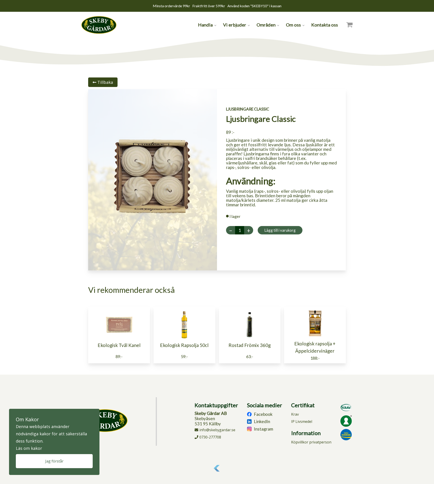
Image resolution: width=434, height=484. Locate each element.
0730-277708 (210, 437)
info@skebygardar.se (217, 429)
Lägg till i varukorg (280, 230)
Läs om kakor (29, 448)
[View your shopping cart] (349, 24)
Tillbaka (104, 82)
